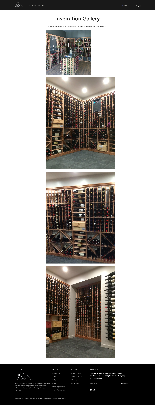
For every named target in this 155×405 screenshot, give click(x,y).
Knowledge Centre (58, 387)
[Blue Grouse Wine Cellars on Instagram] (94, 390)
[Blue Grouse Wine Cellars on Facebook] (91, 390)
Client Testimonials (58, 390)
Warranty (74, 380)
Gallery (54, 380)
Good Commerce (61, 398)
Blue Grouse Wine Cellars (31, 398)
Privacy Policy (76, 373)
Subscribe (124, 383)
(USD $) (126, 5)
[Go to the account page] (135, 5)
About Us (55, 376)
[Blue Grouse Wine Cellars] (19, 4)
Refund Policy (76, 383)
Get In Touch (56, 373)
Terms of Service (76, 376)
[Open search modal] (132, 5)
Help (54, 383)
